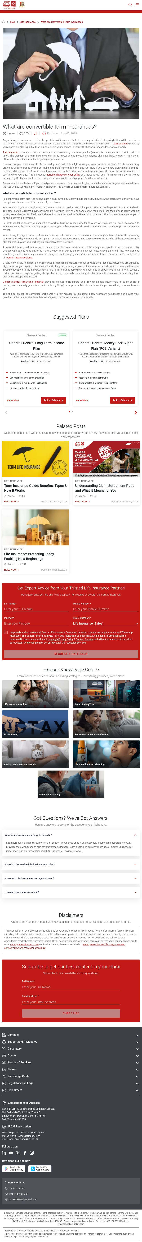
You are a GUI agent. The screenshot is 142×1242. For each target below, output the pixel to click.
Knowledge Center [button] (19, 1076)
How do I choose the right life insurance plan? (30, 864)
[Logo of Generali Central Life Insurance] (9, 5)
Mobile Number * (82, 603)
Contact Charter (84, 639)
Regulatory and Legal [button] (21, 1083)
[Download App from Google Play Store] (13, 1169)
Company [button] (13, 1034)
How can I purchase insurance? (22, 892)
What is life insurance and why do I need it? (28, 835)
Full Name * (10, 603)
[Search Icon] (130, 5)
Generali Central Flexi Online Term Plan (24, 281)
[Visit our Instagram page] (32, 1153)
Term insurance (11, 152)
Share (35, 133)
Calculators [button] (15, 1048)
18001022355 (16, 1188)
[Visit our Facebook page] (25, 1153)
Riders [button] (12, 1069)
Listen (44, 133)
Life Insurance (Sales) (88, 623)
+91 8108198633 (18, 1194)
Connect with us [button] (15, 1182)
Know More (13, 400)
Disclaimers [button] (15, 1090)
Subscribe (71, 1013)
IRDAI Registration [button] (19, 1126)
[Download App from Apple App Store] (40, 1169)
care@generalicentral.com (24, 944)
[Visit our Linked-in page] (4, 1153)
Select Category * (82, 618)
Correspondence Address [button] (24, 1102)
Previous (6, 413)
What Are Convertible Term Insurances (62, 22)
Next (136, 413)
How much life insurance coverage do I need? (29, 878)
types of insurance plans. (19, 257)
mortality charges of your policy (63, 174)
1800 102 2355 (112, 1221)
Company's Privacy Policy (59, 639)
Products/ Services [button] (19, 1062)
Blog (14, 22)
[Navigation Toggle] (137, 5)
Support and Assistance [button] (22, 1041)
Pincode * (9, 618)
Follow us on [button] (10, 1146)
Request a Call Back (71, 654)
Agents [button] (12, 1055)
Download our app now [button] (16, 1161)
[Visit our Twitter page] (18, 1153)
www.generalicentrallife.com (71, 1224)
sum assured (121, 143)
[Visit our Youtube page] (11, 1153)
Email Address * (30, 996)
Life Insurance (29, 22)
